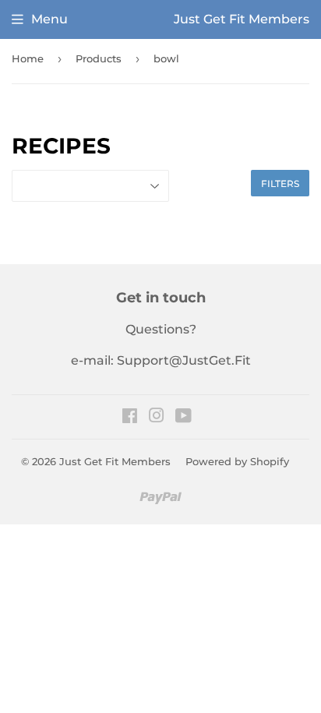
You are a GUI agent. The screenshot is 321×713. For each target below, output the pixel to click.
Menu (49, 19)
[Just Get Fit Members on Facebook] (130, 417)
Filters (280, 183)
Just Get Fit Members (115, 461)
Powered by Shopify (237, 461)
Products (99, 58)
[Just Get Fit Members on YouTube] (183, 417)
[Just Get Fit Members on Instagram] (156, 417)
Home (28, 58)
